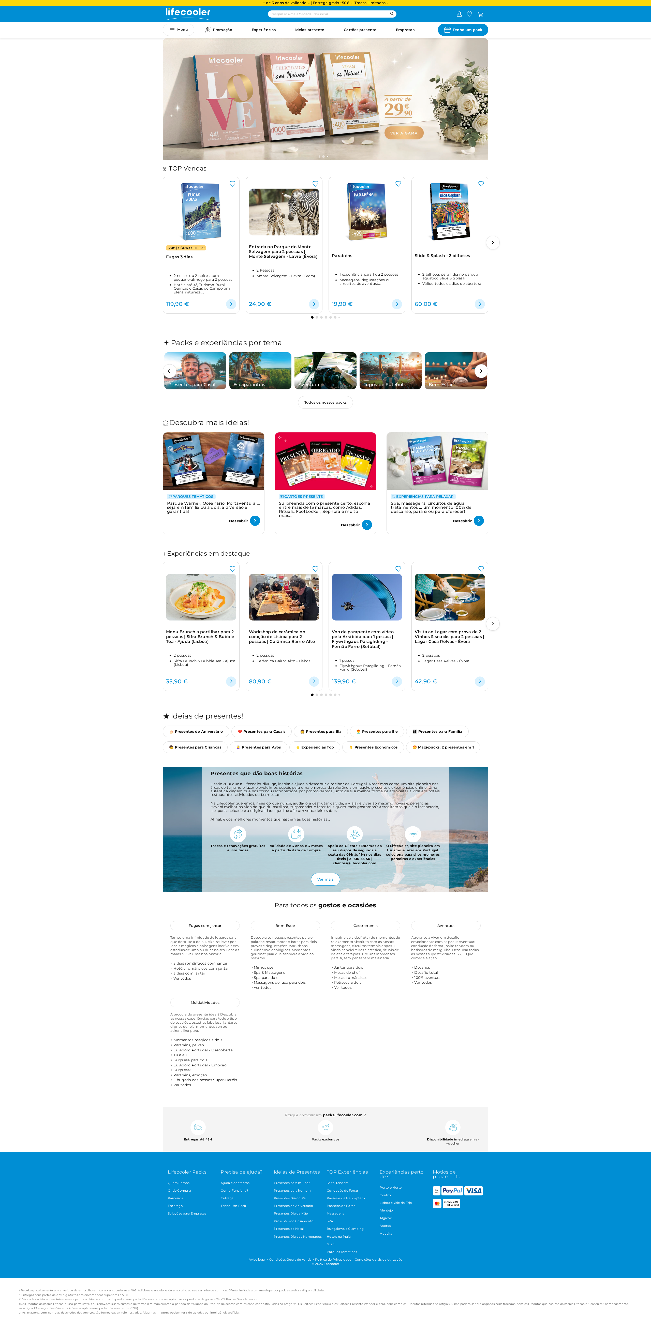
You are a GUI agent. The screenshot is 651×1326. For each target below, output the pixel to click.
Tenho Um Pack (233, 1206)
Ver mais (325, 879)
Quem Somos (179, 1183)
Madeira (386, 1233)
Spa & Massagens (269, 972)
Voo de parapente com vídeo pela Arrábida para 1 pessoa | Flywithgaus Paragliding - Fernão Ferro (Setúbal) (363, 639)
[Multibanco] (436, 1194)
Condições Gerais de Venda (290, 1259)
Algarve (386, 1218)
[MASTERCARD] (437, 1207)
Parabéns (342, 255)
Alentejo (386, 1210)
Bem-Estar (285, 925)
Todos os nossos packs (325, 402)
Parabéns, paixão (188, 1045)
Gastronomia (365, 925)
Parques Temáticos (342, 1252)
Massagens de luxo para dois (280, 982)
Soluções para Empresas (187, 1213)
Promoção (222, 29)
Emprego (175, 1206)
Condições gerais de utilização (379, 1259)
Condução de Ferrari (343, 1190)
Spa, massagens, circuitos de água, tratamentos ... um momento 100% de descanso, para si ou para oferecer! (431, 507)
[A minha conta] (459, 13)
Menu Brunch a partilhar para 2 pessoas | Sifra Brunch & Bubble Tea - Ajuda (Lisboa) (200, 636)
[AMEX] (451, 1207)
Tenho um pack (467, 29)
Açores (385, 1226)
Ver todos (182, 978)
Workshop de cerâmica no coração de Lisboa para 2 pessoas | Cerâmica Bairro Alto (282, 636)
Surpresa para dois (190, 1060)
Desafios (422, 967)
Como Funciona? (234, 1190)
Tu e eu (180, 1055)
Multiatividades (205, 1002)
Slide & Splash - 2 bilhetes (442, 255)
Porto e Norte (391, 1187)
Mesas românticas (350, 977)
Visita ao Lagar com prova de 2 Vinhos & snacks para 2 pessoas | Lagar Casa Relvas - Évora (449, 636)
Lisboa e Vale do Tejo (396, 1203)
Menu (182, 29)
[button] (324, 156)
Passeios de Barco (341, 1206)
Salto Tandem (338, 1183)
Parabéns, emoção (190, 1075)
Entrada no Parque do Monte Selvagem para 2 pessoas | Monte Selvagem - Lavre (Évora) (283, 251)
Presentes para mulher (292, 1183)
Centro (385, 1195)
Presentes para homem (292, 1190)
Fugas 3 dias (179, 257)
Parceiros (175, 1198)
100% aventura (427, 977)
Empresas (405, 29)
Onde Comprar (179, 1190)
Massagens (335, 1213)
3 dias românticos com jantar (200, 963)
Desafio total (426, 972)
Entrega (227, 1198)
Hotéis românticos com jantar (201, 968)
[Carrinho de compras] (480, 13)
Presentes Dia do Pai (290, 1198)
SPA (330, 1221)
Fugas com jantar (205, 925)
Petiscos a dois (348, 982)
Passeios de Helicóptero (346, 1198)
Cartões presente (360, 29)
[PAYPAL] (452, 1194)
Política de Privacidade (333, 1259)
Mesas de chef (347, 972)
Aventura (445, 925)
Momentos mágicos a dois (197, 1040)
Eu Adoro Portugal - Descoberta (203, 1050)
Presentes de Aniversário (293, 1206)
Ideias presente (309, 29)
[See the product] (231, 304)
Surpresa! (182, 1070)
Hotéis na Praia (339, 1236)
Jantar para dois (348, 967)
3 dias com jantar (189, 973)
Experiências (264, 29)
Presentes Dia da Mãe (291, 1213)
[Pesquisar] (392, 14)
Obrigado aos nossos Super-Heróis (205, 1080)
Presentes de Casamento (294, 1221)
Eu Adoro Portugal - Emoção (200, 1065)
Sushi (331, 1244)
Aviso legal (257, 1259)
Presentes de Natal (289, 1229)
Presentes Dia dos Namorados (298, 1236)
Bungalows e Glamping (345, 1229)
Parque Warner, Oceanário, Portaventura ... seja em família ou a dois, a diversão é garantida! (213, 507)
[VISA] (473, 1194)
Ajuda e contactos (235, 1183)
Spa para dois (266, 977)
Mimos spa (264, 967)
